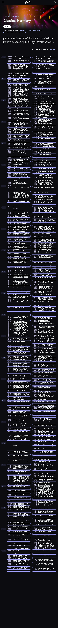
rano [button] (40, 49)
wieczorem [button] (45, 49)
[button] (55, 54)
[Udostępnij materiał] (17, 26)
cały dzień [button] (52, 49)
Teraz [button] (37, 49)
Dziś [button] (33, 49)
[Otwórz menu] (3, 2)
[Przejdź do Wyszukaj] (55, 2)
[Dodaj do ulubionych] (13, 26)
